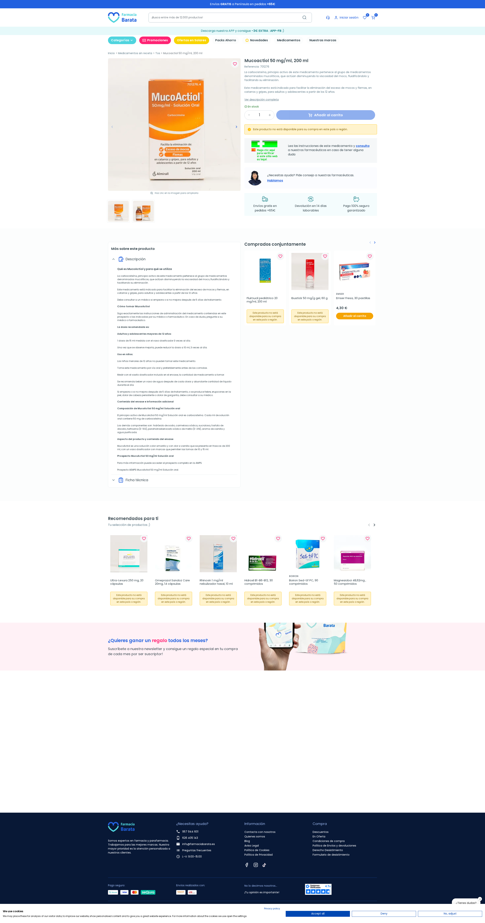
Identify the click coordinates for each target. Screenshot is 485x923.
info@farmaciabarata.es (198, 844)
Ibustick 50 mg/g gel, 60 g (309, 298)
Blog (247, 841)
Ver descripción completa (261, 99)
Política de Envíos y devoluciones (334, 845)
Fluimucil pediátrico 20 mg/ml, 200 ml (262, 299)
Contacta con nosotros (259, 832)
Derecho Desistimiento (328, 850)
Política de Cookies (256, 850)
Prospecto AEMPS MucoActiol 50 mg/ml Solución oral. (148, 469)
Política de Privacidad (258, 855)
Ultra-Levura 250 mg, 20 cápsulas (127, 582)
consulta (362, 146)
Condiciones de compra (329, 841)
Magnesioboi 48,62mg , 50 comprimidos (350, 582)
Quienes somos (254, 836)
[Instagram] (255, 864)
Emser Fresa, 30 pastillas (353, 298)
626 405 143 (190, 838)
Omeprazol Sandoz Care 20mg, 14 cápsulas (173, 582)
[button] (373, 17)
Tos (157, 53)
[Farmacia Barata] (122, 17)
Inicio (111, 53)
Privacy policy (272, 908)
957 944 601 (190, 831)
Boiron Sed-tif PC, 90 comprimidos (304, 582)
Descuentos (321, 832)
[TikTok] (264, 864)
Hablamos (275, 180)
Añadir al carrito (354, 316)
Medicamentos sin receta (135, 53)
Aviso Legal (251, 845)
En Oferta (319, 836)
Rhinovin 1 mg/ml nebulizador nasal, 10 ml (216, 582)
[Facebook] (246, 864)
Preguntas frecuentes (196, 850)
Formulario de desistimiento (331, 855)
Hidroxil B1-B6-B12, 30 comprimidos (259, 582)
